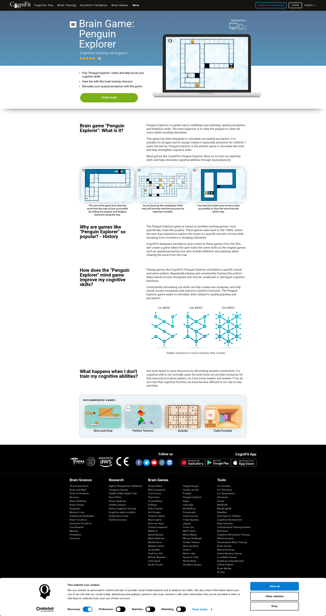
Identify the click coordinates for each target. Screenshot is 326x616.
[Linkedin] (169, 462)
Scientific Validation (93, 5)
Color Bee (188, 504)
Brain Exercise (225, 523)
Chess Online (155, 486)
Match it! (153, 531)
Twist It (187, 549)
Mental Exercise (225, 549)
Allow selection (275, 596)
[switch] (120, 609)
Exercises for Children (229, 516)
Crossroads (189, 512)
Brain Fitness (77, 504)
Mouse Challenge (192, 538)
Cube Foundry (190, 516)
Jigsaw (187, 523)
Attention (75, 538)
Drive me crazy (156, 523)
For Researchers (226, 493)
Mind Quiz (222, 531)
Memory (74, 531)
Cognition (75, 508)
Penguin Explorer (192, 497)
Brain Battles (224, 568)
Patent (221, 501)
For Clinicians (224, 489)
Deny (274, 606)
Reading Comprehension (230, 561)
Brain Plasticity (78, 501)
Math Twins (189, 531)
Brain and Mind (78, 489)
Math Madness (156, 538)
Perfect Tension (191, 542)
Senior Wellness (117, 501)
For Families (223, 486)
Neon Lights (154, 519)
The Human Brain (79, 486)
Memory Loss (77, 512)
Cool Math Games (227, 557)
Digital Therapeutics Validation (125, 486)
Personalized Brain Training (232, 542)
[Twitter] (146, 462)
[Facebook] (138, 462)
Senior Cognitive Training (122, 508)
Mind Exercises (225, 538)
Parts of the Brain (79, 493)
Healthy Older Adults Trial (123, 493)
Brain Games (224, 546)
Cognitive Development (229, 519)
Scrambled (154, 549)
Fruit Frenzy (154, 493)
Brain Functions (78, 519)
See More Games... (193, 564)
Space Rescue (155, 534)
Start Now (109, 97)
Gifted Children (225, 564)
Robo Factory (155, 508)
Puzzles (187, 493)
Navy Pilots (115, 497)
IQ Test (221, 572)
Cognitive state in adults (122, 512)
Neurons (74, 497)
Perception (76, 534)
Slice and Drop (190, 546)
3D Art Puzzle (155, 564)
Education (222, 497)
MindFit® (222, 504)
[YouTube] (154, 462)
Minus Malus (190, 534)
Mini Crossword (156, 489)
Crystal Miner (155, 501)
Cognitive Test (43, 5)
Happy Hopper (191, 486)
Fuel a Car (188, 527)
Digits (186, 501)
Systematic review (119, 516)
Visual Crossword (157, 527)
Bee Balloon (189, 508)
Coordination (77, 527)
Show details (200, 609)
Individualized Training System (233, 527)
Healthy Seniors (117, 504)
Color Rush (154, 561)
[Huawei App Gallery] (192, 462)
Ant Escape (154, 512)
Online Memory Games (229, 553)
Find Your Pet (155, 553)
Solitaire (152, 504)
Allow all (274, 586)
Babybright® (224, 508)
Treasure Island (156, 516)
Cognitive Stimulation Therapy (233, 534)
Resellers (222, 512)
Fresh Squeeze (191, 519)
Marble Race (155, 542)
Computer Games (118, 489)
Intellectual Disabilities (82, 516)
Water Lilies (189, 553)
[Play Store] (218, 462)
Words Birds (189, 561)
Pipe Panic (154, 497)
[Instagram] (161, 462)
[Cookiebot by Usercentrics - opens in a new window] (45, 609)
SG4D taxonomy (118, 519)
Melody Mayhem (157, 557)
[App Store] (243, 462)
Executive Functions (81, 523)
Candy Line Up (191, 489)
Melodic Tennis (156, 546)
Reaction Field (190, 557)
